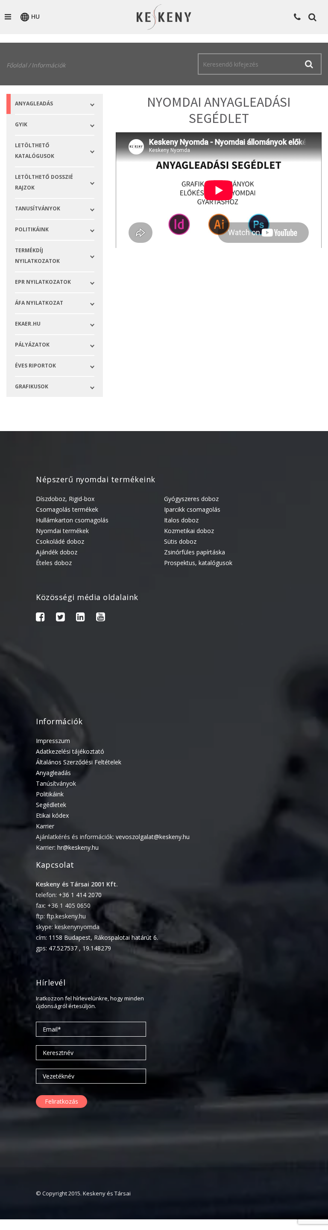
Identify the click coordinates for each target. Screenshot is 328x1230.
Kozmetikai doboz (189, 531)
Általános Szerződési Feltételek (78, 762)
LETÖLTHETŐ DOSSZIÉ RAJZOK (44, 182)
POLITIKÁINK (32, 229)
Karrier (45, 826)
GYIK (21, 124)
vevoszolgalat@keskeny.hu (153, 837)
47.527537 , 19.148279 (80, 948)
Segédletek (51, 805)
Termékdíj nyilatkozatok (37, 256)
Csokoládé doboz (60, 541)
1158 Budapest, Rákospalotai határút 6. (103, 937)
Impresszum (53, 741)
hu (35, 16)
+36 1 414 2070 (80, 895)
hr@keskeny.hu (78, 847)
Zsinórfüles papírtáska (194, 552)
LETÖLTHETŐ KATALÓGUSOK (34, 151)
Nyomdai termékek (62, 531)
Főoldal (16, 65)
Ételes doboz (54, 563)
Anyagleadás (34, 103)
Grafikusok (31, 386)
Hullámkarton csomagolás (72, 520)
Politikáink (50, 794)
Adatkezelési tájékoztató (70, 751)
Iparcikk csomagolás (192, 509)
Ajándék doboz (56, 552)
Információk (48, 65)
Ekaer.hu (28, 323)
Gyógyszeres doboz (191, 499)
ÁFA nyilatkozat (39, 302)
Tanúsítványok (56, 783)
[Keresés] (309, 64)
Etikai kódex (52, 815)
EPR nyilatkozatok (43, 282)
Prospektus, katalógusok (198, 563)
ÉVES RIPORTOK (35, 365)
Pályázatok (32, 344)
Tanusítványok (37, 208)
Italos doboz (181, 520)
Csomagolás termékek (67, 509)
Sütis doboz (180, 541)
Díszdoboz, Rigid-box (65, 499)
